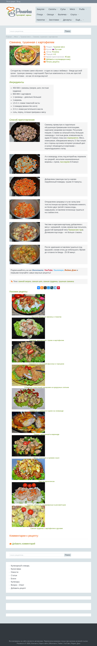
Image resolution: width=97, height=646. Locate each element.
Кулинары (15, 582)
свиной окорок (24, 281)
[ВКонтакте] (38, 287)
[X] (45, 287)
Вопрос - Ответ (17, 585)
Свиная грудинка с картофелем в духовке (46, 528)
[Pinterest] (58, 287)
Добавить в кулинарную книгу (58, 59)
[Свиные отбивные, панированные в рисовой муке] (46, 492)
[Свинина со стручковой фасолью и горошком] (46, 351)
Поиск (67, 31)
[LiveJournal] (51, 287)
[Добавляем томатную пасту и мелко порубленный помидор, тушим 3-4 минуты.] (25, 186)
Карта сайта (43, 643)
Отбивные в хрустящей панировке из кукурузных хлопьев (46, 387)
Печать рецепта (52, 62)
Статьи (14, 575)
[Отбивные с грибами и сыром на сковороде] (46, 398)
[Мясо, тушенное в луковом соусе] (46, 445)
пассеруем (65, 162)
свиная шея (37, 281)
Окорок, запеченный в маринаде (46, 434)
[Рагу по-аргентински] (46, 469)
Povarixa (55, 52)
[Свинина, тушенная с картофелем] (25, 55)
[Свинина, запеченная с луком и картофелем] (46, 328)
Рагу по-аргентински (47, 481)
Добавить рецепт (18, 588)
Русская (58, 49)
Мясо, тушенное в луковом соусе (46, 458)
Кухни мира (16, 569)
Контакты (34, 643)
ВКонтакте (53, 643)
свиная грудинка (50, 281)
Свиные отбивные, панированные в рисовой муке (46, 505)
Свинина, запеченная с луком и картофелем (46, 340)
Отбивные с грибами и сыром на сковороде (47, 411)
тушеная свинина (66, 281)
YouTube (67, 643)
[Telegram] (55, 287)
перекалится (72, 138)
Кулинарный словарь (20, 566)
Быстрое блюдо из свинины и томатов (46, 317)
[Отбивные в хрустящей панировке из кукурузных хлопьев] (46, 375)
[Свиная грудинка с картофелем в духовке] (46, 516)
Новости (14, 572)
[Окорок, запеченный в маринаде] (46, 422)
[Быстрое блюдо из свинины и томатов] (46, 304)
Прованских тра (75, 230)
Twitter (60, 643)
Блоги (13, 579)
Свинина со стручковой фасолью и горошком (46, 364)
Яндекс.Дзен (75, 643)
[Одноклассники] (41, 287)
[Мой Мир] (48, 287)
